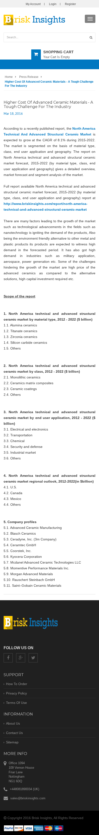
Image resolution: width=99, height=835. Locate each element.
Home (9, 77)
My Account (33, 4)
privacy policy (16, 693)
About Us (13, 723)
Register (70, 4)
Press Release (28, 77)
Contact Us (14, 733)
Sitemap (12, 742)
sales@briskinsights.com (27, 798)
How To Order (16, 684)
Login (52, 4)
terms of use (16, 703)
